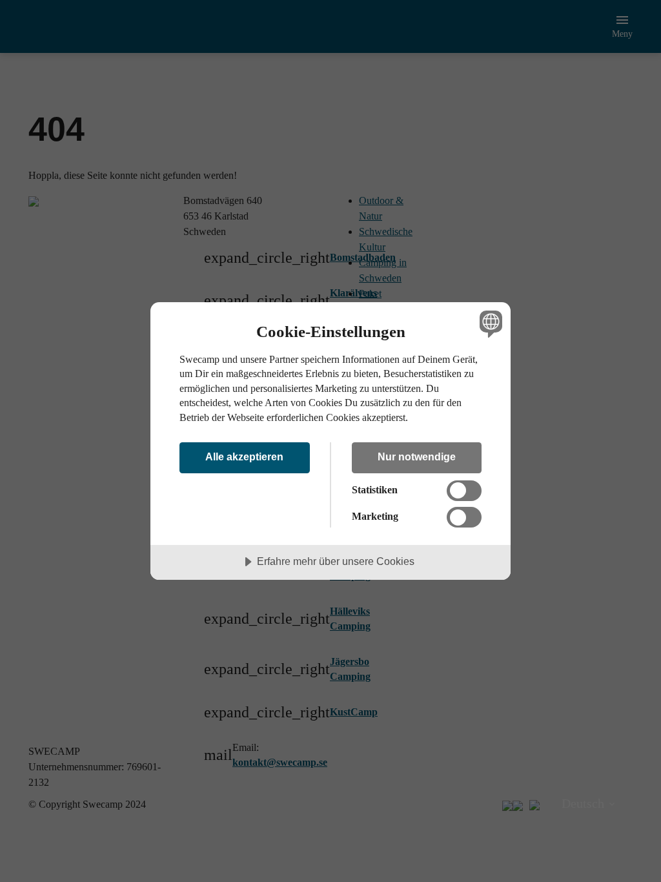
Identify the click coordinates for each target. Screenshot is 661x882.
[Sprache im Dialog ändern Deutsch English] (489, 324)
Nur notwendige (417, 456)
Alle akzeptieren (244, 456)
